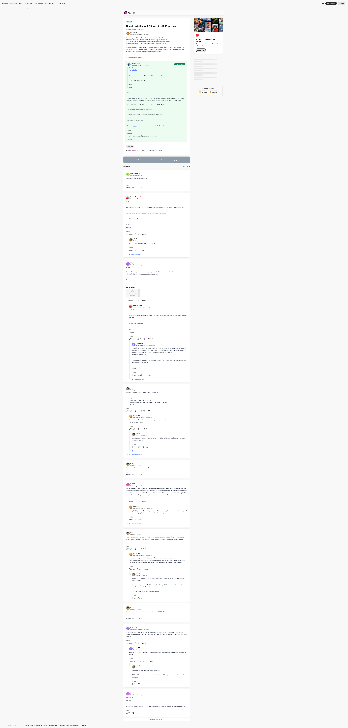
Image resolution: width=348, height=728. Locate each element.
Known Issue (130, 146)
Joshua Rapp (133, 693)
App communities (10, 8)
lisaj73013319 (133, 32)
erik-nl (135, 239)
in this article (165, 207)
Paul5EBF (132, 484)
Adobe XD (18, 8)
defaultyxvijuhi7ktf (135, 173)
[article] (156, 181)
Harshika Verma (136, 63)
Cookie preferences (52, 725)
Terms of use (39, 725)
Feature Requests (49, 3)
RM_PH (132, 263)
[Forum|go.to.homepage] (9, 3)
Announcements (39, 3)
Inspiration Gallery (60, 3)
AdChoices (84, 725)
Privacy (45, 725)
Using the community (30, 725)
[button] (331, 3)
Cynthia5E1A (139, 343)
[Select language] (323, 3)
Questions (24, 8)
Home (3, 8)
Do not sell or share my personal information (68, 725)
